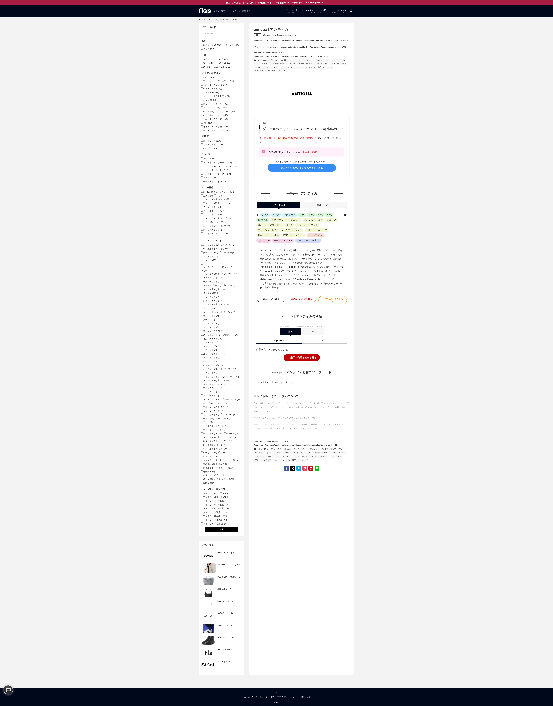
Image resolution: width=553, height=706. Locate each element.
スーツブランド (212, 335)
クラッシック (230, 252)
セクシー (231, 335)
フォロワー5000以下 (215, 493)
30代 (271, 60)
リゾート (232, 433)
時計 (208, 123)
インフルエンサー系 (214, 211)
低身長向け (225, 464)
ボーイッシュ (232, 399)
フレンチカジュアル (214, 384)
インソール (227, 203)
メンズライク (231, 414)
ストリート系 (211, 316)
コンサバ (209, 260)
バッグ (292, 63)
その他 (209, 77)
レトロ (208, 445)
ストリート (210, 308)
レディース (299, 67)
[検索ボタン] (351, 11)
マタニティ (225, 403)
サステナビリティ (213, 278)
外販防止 (209, 471)
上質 (235, 460)
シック (225, 293)
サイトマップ (261, 697)
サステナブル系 (212, 285)
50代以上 (284, 60)
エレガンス (224, 222)
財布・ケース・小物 (262, 70)
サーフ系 (209, 293)
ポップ (208, 403)
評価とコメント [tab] (324, 205)
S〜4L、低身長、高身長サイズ (219, 192)
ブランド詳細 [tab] (279, 205)
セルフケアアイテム (214, 339)
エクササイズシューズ (215, 214)
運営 (272, 697)
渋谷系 (208, 479)
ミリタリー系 (211, 414)
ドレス (227, 346)
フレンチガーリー (213, 388)
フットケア (210, 380)
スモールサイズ (212, 327)
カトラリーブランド (214, 241)
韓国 (233, 479)
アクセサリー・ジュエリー (303, 60)
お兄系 (208, 195)
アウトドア (224, 195)
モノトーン (225, 418)
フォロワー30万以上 (215, 516)
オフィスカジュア (213, 230)
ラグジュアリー (212, 433)
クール (208, 256)
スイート (209, 304)
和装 (220, 468)
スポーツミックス (213, 320)
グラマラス (223, 256)
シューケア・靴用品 (214, 88)
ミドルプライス (214, 144)
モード (208, 422)
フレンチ (226, 380)
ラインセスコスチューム (216, 430)
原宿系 (208, 468)
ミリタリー (227, 407)
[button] (286, 468)
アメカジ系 (225, 199)
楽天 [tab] (290, 331)
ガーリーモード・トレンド (217, 170)
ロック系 (209, 449)
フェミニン (211, 177)
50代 (207, 67)
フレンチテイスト (213, 395)
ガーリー (232, 166)
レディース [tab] (279, 340)
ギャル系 (209, 249)
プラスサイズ (211, 399)
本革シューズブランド (215, 475)
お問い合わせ (305, 697)
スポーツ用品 (211, 323)
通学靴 (221, 479)
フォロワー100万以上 (216, 523)
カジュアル (341, 60)
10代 (259, 60)
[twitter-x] (276, 692)
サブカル (231, 285)
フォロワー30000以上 (216, 505)
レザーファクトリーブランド (218, 441)
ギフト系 (229, 245)
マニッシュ (210, 407)
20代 (265, 60)
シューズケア (211, 297)
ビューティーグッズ (304, 63)
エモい (208, 222)
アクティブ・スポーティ (217, 162)
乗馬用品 (209, 464)
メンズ (274, 67)
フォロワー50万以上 (215, 520)
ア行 (332, 60)
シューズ (265, 63)
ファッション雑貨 (321, 63)
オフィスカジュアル (215, 233)
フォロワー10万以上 (215, 512)
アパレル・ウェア (322, 60)
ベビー (208, 111)
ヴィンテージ (211, 456)
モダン (208, 418)
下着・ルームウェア (325, 67)
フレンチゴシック (213, 392)
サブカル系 (210, 289)
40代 (277, 60)
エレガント (210, 226)
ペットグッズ (226, 111)
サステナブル (211, 282)
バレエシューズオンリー (216, 365)
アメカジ (209, 199)
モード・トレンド (285, 67)
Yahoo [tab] (313, 331)
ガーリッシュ (211, 245)
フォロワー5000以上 (215, 497)
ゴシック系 (210, 274)
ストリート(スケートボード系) (219, 312)
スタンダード (227, 304)
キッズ (257, 63)
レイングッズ (229, 437)
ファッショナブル (213, 373)
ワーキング (210, 452)
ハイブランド (211, 358)
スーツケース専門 (213, 331)
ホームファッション (262, 67)
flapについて (247, 697)
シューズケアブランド (215, 301)
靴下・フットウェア (279, 70)
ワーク (225, 452)
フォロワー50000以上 (338, 63)
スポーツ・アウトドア (279, 63)
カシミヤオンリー (213, 237)
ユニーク (222, 422)
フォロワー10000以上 (216, 501)
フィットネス (211, 377)
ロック (221, 445)
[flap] (205, 11)
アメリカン (210, 203)
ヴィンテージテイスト (215, 460)
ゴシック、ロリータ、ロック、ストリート (220, 268)
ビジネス (229, 369)
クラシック (210, 252)
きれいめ (210, 158)
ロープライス (310, 67)
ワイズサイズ (227, 449)
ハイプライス (211, 148)
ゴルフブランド (230, 274)
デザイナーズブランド (215, 342)
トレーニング (211, 346)
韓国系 (208, 483)
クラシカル (225, 249)
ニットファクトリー (214, 354)
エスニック (210, 218)
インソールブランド (214, 207)
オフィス (228, 226)
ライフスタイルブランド (216, 426)
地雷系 (232, 468)
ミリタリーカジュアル (215, 411)
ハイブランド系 (212, 361)
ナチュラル (210, 350)
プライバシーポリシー (287, 697)
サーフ (225, 289)
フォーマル (231, 377)
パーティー (210, 369)
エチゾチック (229, 218)
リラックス (210, 437)
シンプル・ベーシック (217, 174)
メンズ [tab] (325, 340)
